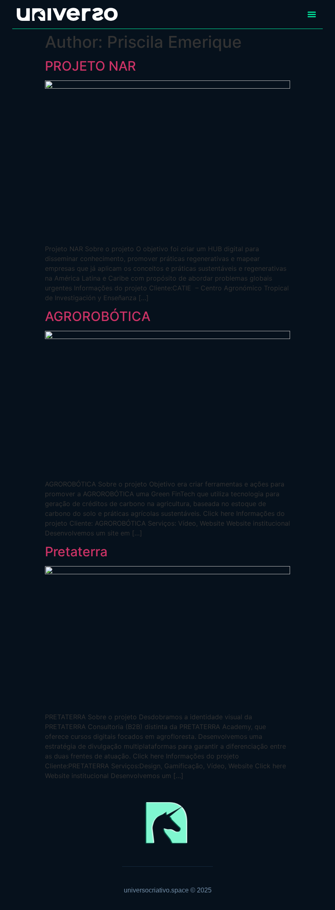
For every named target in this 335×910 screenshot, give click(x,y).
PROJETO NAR (90, 66)
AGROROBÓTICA (97, 316)
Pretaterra (76, 552)
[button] (311, 14)
